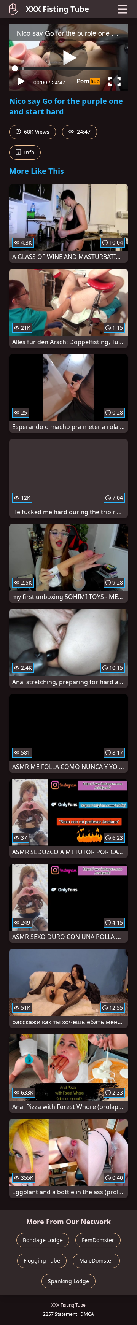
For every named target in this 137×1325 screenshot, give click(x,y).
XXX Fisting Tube (57, 9)
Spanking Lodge (68, 1281)
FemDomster (98, 1240)
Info (28, 152)
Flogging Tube (42, 1260)
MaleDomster (96, 1260)
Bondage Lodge (43, 1240)
